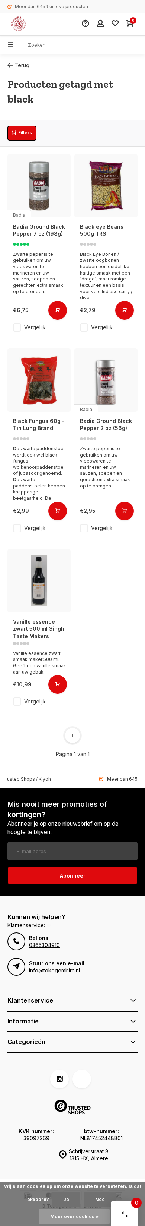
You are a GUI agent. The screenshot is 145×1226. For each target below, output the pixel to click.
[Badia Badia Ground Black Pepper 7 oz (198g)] (39, 185)
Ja (66, 1199)
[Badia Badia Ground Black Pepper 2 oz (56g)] (106, 380)
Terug (21, 65)
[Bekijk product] (57, 310)
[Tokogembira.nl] (26, 24)
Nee (100, 1199)
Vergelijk (35, 327)
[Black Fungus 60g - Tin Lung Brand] (39, 380)
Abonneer (73, 875)
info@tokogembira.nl (54, 970)
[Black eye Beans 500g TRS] (106, 185)
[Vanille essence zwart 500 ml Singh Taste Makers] (39, 580)
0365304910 (44, 945)
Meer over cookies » (74, 1216)
